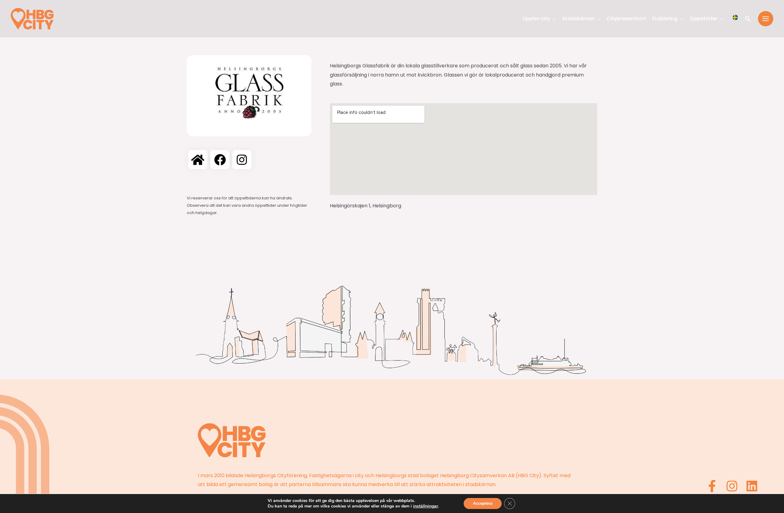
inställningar (425, 506)
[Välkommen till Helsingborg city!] (32, 18)
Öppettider (703, 18)
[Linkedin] (752, 486)
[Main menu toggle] (765, 18)
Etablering (664, 18)
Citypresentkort (626, 18)
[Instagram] (732, 486)
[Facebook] (712, 486)
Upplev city (536, 18)
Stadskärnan (578, 18)
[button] (748, 19)
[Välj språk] (735, 17)
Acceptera (482, 503)
